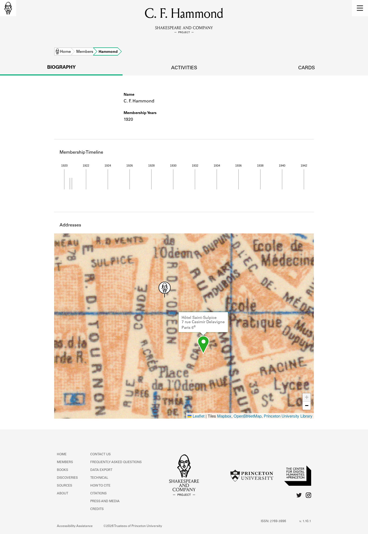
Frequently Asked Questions (116, 462)
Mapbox (224, 416)
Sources (64, 485)
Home (65, 52)
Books (62, 470)
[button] (360, 8)
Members (84, 52)
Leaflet (198, 416)
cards (306, 68)
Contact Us (100, 454)
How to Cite (100, 485)
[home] (8, 8)
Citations (98, 493)
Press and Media (105, 501)
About (62, 493)
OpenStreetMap (248, 416)
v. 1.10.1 (305, 521)
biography (61, 67)
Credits (97, 509)
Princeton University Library (288, 416)
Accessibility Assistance (75, 526)
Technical (99, 478)
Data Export (101, 470)
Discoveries (67, 478)
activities (184, 68)
